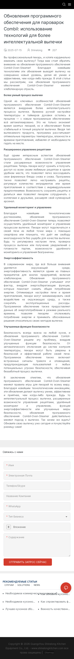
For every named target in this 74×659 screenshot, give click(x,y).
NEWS (37, 585)
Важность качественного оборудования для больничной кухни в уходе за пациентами (56, 608)
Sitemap (49, 652)
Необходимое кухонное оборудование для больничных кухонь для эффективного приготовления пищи (20, 601)
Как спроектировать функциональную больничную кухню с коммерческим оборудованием (56, 601)
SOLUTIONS (23, 585)
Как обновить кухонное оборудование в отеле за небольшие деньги (56, 594)
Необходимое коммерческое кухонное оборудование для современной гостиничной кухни (33, 593)
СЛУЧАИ (9, 585)
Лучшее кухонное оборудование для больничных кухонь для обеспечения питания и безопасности (20, 608)
